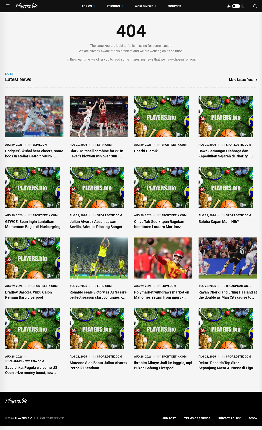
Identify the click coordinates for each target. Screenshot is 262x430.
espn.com (40, 144)
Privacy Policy (229, 418)
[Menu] (7, 6)
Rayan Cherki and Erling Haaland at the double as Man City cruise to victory (228, 297)
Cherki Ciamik (146, 151)
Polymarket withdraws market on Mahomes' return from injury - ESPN (161, 297)
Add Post (169, 418)
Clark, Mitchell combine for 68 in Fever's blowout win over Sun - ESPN (96, 156)
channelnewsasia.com (26, 361)
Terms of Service (197, 418)
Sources (174, 6)
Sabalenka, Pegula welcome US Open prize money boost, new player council (31, 372)
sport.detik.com (173, 144)
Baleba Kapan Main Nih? (219, 221)
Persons (113, 6)
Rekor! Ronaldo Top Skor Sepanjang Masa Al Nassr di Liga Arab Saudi (226, 368)
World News (144, 6)
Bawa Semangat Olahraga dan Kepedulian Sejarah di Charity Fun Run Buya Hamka (227, 156)
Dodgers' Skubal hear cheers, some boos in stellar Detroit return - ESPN (34, 156)
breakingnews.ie (238, 286)
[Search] (255, 6)
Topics (87, 6)
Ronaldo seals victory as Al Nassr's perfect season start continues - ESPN (98, 297)
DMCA (253, 418)
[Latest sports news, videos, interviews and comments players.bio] (26, 6)
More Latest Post (241, 80)
